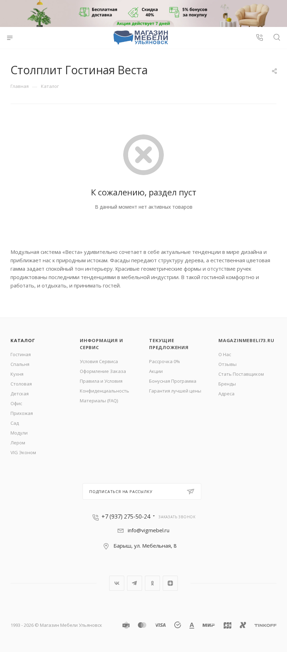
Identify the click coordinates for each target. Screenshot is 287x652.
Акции (156, 371)
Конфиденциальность (104, 391)
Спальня (19, 364)
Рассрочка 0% (164, 361)
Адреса (226, 393)
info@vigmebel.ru (148, 530)
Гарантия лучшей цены (175, 391)
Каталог (22, 340)
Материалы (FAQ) (99, 400)
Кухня (16, 374)
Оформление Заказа (103, 371)
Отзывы (227, 364)
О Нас (224, 354)
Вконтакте (116, 583)
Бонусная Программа (172, 381)
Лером (17, 442)
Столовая (21, 384)
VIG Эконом (23, 452)
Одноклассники (152, 583)
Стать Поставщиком (241, 374)
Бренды (227, 384)
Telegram (134, 583)
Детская (19, 393)
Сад (14, 423)
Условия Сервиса (99, 361)
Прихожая (21, 413)
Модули (19, 433)
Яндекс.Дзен (170, 583)
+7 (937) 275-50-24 (126, 516)
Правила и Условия (101, 381)
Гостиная (20, 354)
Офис (16, 403)
